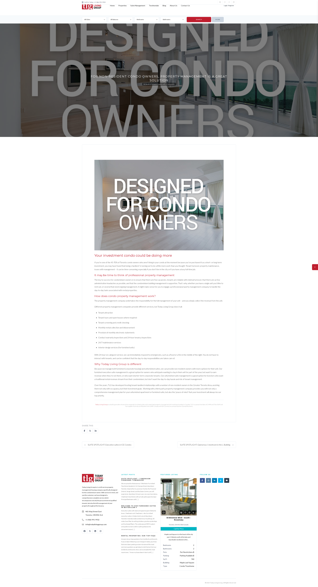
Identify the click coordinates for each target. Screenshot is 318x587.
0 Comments (170, 84)
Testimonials (154, 5)
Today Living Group (101, 404)
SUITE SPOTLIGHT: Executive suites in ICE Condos (109, 444)
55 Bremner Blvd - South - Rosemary (178, 519)
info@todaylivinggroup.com (96, 524)
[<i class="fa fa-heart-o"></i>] (185, 512)
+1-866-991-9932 (92, 520)
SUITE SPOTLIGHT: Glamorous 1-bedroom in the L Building (205, 444)
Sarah (147, 84)
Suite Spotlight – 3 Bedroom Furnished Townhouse (136, 479)
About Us (173, 5)
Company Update (156, 84)
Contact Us (185, 5)
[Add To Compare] (189, 512)
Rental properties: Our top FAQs (138, 536)
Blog (164, 5)
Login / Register (229, 5)
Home (112, 5)
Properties (122, 5)
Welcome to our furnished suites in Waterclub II (138, 506)
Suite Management (137, 5)
